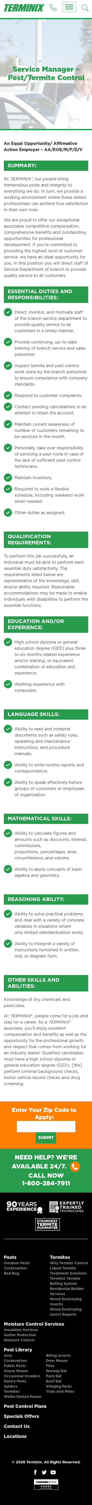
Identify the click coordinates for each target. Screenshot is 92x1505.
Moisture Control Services (34, 1324)
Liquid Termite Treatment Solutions (68, 1271)
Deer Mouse (57, 1361)
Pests (10, 1257)
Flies (50, 1366)
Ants (8, 1356)
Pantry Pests (15, 1381)
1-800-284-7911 (46, 1184)
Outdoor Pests (17, 1263)
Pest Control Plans (25, 1406)
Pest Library (18, 1350)
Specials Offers (21, 1416)
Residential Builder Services (67, 1291)
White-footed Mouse (22, 1397)
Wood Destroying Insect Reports (66, 1312)
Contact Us (17, 1426)
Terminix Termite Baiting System (65, 1281)
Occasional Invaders (22, 1376)
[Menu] (69, 7)
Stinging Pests (59, 1386)
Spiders (10, 1386)
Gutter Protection (20, 1335)
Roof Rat (54, 1381)
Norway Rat (56, 1371)
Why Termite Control (69, 1263)
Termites (60, 1257)
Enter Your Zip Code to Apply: (44, 1113)
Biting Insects (58, 1356)
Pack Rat (54, 1376)
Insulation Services (21, 1330)
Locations (15, 1436)
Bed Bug (11, 1273)
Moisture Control (19, 1340)
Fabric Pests (15, 1366)
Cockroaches (15, 1268)
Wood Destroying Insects (66, 1301)
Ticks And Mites (60, 1391)
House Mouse (16, 1371)
